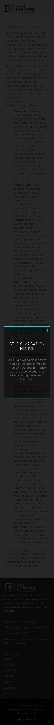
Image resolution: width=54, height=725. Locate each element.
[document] (27, 362)
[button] (46, 330)
